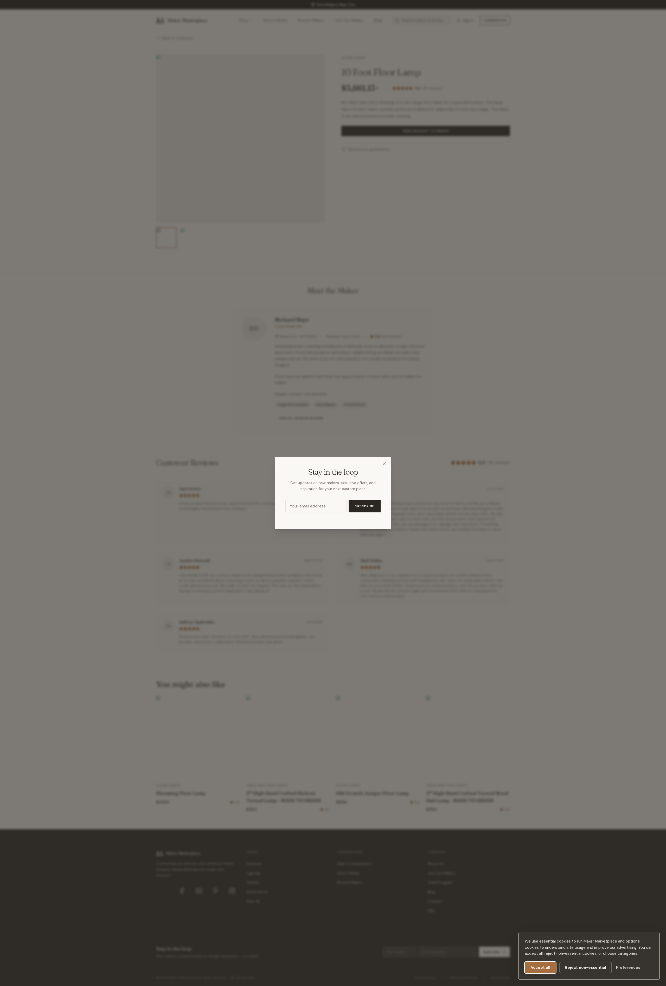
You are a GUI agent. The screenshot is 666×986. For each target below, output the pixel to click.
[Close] (384, 463)
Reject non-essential (585, 967)
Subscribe (364, 506)
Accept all (540, 967)
